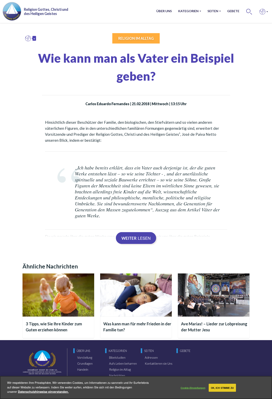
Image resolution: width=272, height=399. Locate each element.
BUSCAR (249, 11)
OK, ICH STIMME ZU (222, 387)
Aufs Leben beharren (123, 363)
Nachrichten (117, 375)
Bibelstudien (117, 357)
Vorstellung (84, 357)
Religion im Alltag (136, 38)
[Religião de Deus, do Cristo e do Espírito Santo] (42, 365)
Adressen (151, 357)
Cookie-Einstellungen (193, 387)
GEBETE (233, 11)
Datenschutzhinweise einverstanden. (43, 391)
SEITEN (213, 11)
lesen (136, 238)
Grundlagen (85, 363)
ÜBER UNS (164, 11)
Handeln (82, 369)
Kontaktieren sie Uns (158, 363)
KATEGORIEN (188, 11)
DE (29, 38)
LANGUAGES (262, 11)
